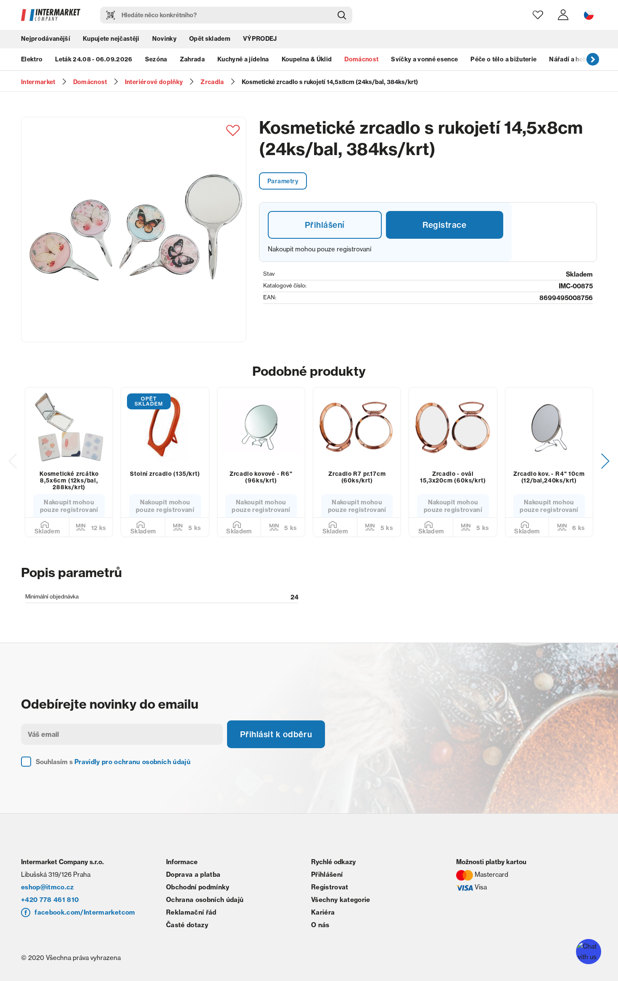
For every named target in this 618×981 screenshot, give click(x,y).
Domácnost (361, 61)
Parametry (284, 181)
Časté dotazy (187, 930)
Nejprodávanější (45, 40)
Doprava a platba (193, 879)
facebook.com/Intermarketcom (84, 917)
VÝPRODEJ (260, 40)
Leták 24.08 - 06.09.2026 (93, 61)
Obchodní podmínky (198, 892)
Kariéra (323, 917)
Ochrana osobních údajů (204, 904)
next (593, 61)
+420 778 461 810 (50, 904)
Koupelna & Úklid (307, 61)
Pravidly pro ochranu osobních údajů (132, 766)
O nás (320, 930)
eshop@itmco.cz (47, 892)
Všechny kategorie (340, 904)
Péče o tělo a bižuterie (503, 61)
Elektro (31, 61)
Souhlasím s (113, 766)
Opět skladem (209, 40)
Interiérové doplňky (154, 82)
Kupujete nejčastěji (111, 40)
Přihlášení (325, 226)
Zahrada (192, 61)
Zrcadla (212, 82)
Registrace (444, 226)
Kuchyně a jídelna (243, 61)
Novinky (164, 40)
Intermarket (38, 82)
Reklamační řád (191, 917)
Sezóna (156, 61)
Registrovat (330, 892)
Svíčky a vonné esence (424, 61)
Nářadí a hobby (571, 61)
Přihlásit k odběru (277, 738)
